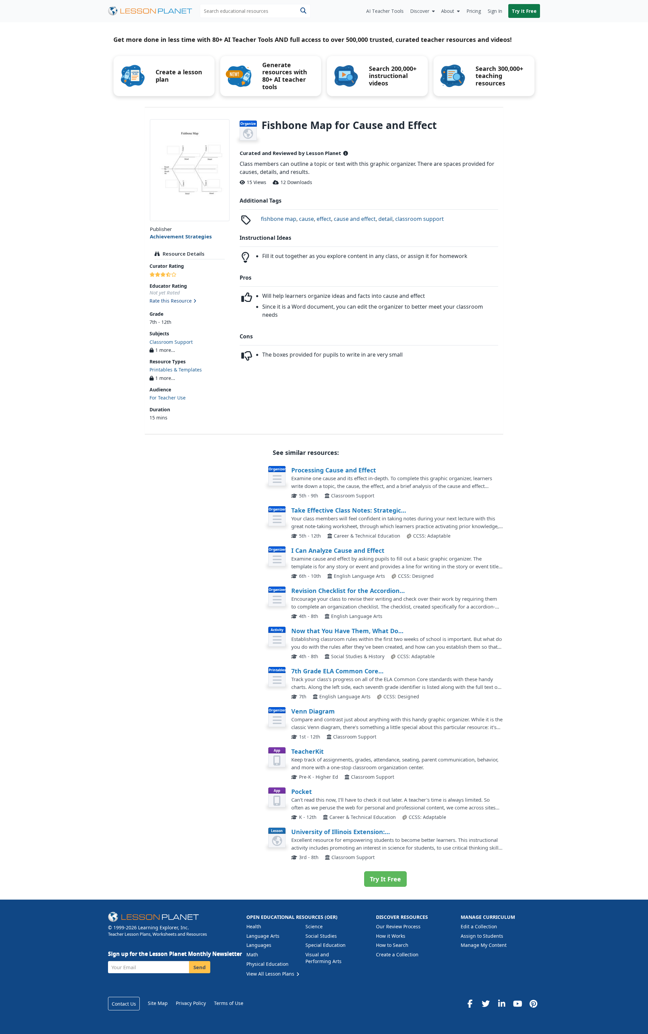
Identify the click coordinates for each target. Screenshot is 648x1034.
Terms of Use (228, 1003)
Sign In (495, 11)
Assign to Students (482, 936)
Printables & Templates (176, 369)
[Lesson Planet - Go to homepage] (154, 11)
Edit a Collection (479, 926)
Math (252, 954)
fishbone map (278, 219)
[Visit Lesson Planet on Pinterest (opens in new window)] (533, 1003)
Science (314, 926)
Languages (258, 945)
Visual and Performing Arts (323, 957)
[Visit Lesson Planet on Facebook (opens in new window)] (470, 1003)
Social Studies (321, 936)
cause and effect (355, 219)
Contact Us (124, 1004)
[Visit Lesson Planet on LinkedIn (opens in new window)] (501, 1003)
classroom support (419, 219)
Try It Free (524, 11)
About (447, 11)
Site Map (158, 1003)
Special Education (325, 945)
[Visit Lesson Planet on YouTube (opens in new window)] (517, 1003)
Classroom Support (171, 342)
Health (253, 926)
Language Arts (262, 936)
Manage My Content (484, 945)
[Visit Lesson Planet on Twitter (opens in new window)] (485, 1003)
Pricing (473, 11)
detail (385, 219)
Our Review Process (398, 926)
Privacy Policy (191, 1003)
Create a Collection (397, 954)
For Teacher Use (168, 397)
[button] (190, 301)
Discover (419, 11)
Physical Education (267, 964)
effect (324, 219)
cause (306, 219)
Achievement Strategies (181, 236)
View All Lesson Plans (271, 974)
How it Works (390, 936)
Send (199, 967)
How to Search (392, 945)
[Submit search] (303, 11)
